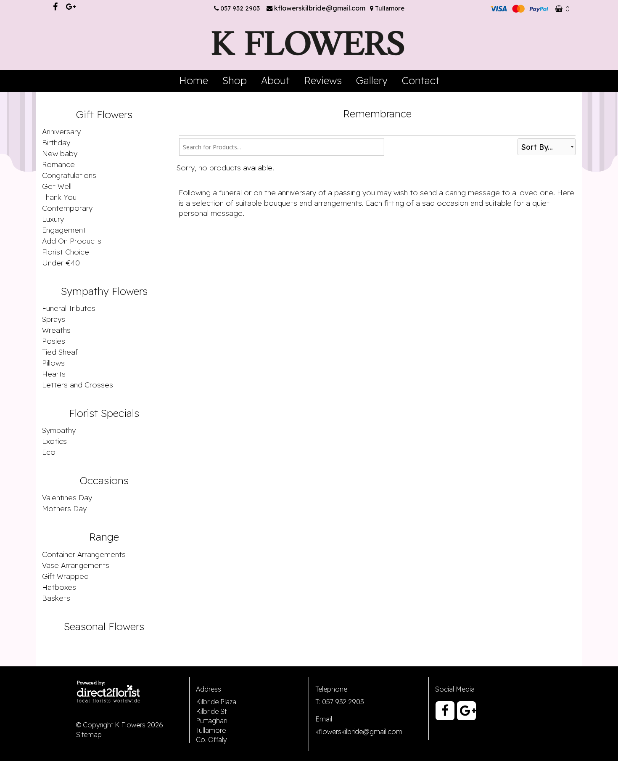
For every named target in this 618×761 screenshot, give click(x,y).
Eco (48, 451)
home (193, 80)
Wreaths (56, 329)
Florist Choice (65, 251)
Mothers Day (64, 508)
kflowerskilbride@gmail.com (320, 8)
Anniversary (61, 131)
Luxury (53, 218)
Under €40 (61, 262)
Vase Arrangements (75, 565)
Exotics (54, 440)
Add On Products (71, 240)
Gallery (372, 80)
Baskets (56, 597)
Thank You (59, 197)
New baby (59, 153)
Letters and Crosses (77, 384)
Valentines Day (67, 497)
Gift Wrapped (65, 576)
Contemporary (67, 207)
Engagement (64, 229)
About (275, 80)
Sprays (53, 318)
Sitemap (89, 734)
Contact (420, 80)
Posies (53, 340)
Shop (234, 80)
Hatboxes (59, 586)
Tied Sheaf (60, 351)
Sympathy (59, 430)
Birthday (56, 142)
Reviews (323, 80)
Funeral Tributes (68, 308)
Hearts (54, 373)
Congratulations (69, 175)
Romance (58, 164)
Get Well (56, 186)
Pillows (53, 362)
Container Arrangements (84, 554)
